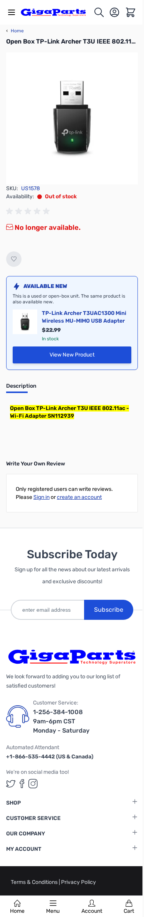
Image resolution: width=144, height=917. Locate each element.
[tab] (21, 388)
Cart (129, 911)
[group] (29, 211)
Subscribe (108, 609)
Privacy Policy (78, 882)
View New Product (90, 356)
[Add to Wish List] (14, 259)
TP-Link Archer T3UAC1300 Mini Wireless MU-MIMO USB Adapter (84, 317)
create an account (79, 497)
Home (17, 911)
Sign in (41, 497)
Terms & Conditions (35, 882)
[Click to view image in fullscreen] (72, 118)
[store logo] (57, 12)
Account (91, 911)
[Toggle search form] (99, 12)
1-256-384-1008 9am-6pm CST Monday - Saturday (61, 721)
